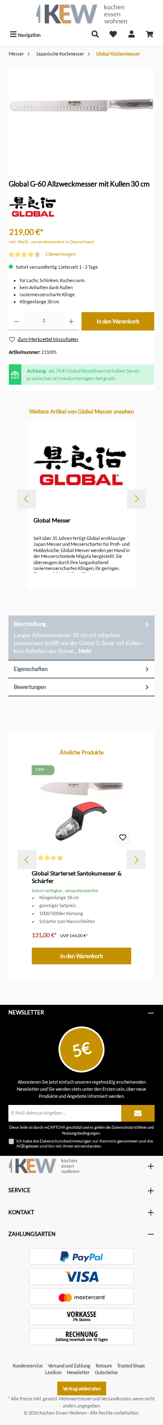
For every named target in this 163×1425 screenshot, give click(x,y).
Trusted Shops (131, 1365)
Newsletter (78, 1372)
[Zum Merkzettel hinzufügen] (123, 839)
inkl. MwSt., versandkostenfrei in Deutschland (51, 242)
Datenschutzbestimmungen (66, 1140)
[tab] (81, 637)
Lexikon (53, 1372)
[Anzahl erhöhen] (71, 321)
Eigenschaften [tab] (31, 669)
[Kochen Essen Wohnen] (43, 1165)
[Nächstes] (136, 498)
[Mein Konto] (131, 35)
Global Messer (52, 520)
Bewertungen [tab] (30, 686)
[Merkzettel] (113, 35)
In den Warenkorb (118, 321)
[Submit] (138, 1113)
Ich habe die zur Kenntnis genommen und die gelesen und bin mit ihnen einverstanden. (84, 1143)
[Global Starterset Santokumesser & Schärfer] (81, 807)
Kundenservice (28, 1365)
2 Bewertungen (60, 254)
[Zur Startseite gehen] (81, 14)
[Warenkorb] (149, 35)
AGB (20, 1145)
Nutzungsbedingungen (81, 1133)
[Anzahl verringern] (16, 321)
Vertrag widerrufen (82, 1388)
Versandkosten (116, 1398)
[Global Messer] (33, 207)
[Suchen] (95, 35)
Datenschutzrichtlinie (129, 1127)
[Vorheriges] (26, 498)
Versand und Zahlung (69, 1365)
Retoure (104, 1365)
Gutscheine (106, 1372)
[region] (81, 115)
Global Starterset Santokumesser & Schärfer (77, 877)
